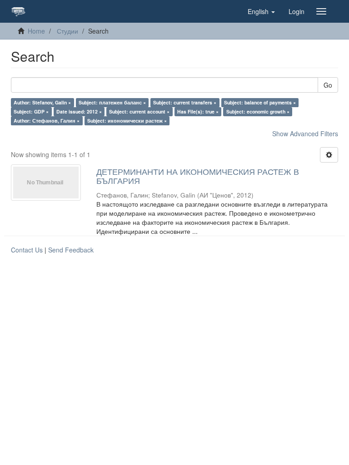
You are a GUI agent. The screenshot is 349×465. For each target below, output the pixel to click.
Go (328, 84)
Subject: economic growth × (257, 111)
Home (36, 30)
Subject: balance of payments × (260, 102)
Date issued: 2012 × (79, 111)
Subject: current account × (139, 111)
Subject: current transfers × (184, 102)
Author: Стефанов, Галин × (47, 120)
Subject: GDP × (31, 111)
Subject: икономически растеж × (127, 120)
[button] (261, 11)
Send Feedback (71, 249)
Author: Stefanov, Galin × (42, 102)
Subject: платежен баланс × (112, 102)
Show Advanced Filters (305, 133)
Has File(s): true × (198, 111)
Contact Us (27, 249)
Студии (67, 30)
